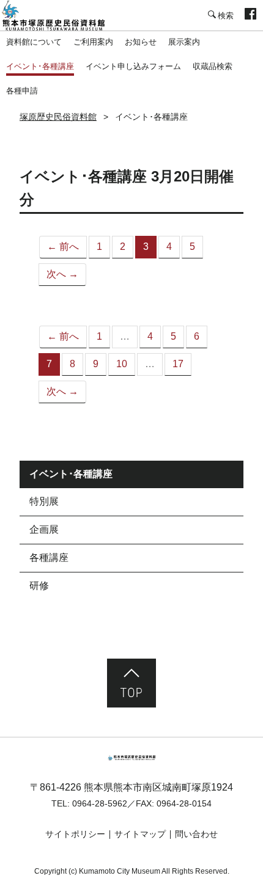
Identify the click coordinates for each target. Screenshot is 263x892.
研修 (39, 585)
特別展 (44, 501)
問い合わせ (196, 834)
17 (177, 364)
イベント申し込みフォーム (133, 66)
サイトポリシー (75, 834)
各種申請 (22, 90)
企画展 (44, 529)
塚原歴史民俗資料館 (61, 15)
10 (121, 364)
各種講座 (49, 557)
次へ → (62, 274)
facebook (250, 15)
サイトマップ (140, 834)
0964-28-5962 (99, 803)
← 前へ (63, 246)
